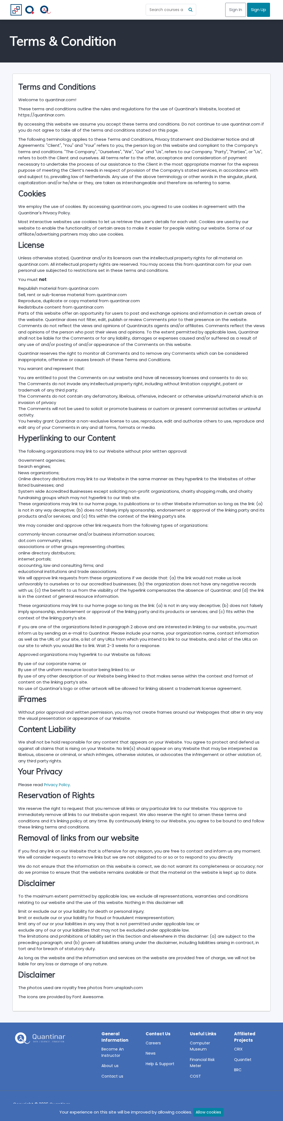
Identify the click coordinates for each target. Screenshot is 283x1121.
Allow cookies (208, 1112)
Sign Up (258, 9)
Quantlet (242, 1059)
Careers (153, 1043)
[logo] (39, 1039)
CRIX (238, 1049)
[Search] (190, 9)
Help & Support (160, 1064)
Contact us (112, 1076)
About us (110, 1065)
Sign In (235, 9)
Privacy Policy (57, 785)
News (151, 1053)
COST (195, 1076)
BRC (238, 1070)
